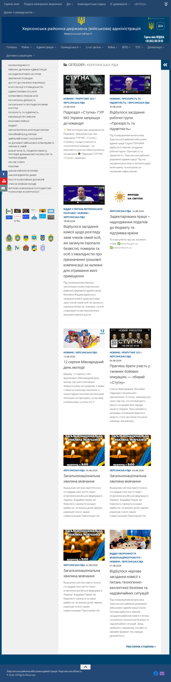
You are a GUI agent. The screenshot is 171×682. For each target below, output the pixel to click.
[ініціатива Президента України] (17, 211)
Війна (111, 47)
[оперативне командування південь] (26, 211)
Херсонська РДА (74, 102)
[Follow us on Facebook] (156, 673)
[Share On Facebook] (4, 174)
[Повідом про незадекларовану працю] (17, 216)
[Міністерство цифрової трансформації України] (17, 221)
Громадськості (69, 47)
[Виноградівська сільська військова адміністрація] (51, 238)
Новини (68, 98)
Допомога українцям (19, 55)
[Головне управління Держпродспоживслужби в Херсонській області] (34, 210)
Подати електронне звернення (43, 4)
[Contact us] (4, 188)
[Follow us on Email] (162, 673)
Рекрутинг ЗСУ (85, 98)
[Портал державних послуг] (51, 211)
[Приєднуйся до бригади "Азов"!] (42, 210)
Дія (68, 4)
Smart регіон (93, 47)
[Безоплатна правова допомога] (9, 211)
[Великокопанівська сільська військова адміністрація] (42, 238)
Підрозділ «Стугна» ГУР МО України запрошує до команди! (83, 118)
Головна (12, 47)
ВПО (125, 47)
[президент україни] (51, 217)
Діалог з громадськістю (18, 12)
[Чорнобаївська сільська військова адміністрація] (34, 248)
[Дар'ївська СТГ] (9, 248)
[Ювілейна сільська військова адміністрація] (42, 248)
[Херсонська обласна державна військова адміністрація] (9, 238)
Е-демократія (118, 4)
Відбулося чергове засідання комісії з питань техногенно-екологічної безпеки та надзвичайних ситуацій (129, 582)
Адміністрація (45, 47)
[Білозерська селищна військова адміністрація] (34, 238)
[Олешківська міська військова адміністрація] (26, 238)
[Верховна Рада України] (34, 217)
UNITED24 (140, 4)
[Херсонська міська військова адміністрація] (17, 238)
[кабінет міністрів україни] (26, 217)
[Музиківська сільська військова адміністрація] (17, 248)
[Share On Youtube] (4, 181)
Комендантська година (92, 4)
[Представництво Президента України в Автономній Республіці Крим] (9, 217)
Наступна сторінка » (141, 646)
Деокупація (155, 47)
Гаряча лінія (11, 4)
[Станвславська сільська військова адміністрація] (26, 248)
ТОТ (137, 47)
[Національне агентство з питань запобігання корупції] (42, 216)
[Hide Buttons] (1, 194)
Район (25, 47)
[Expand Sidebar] (165, 65)
